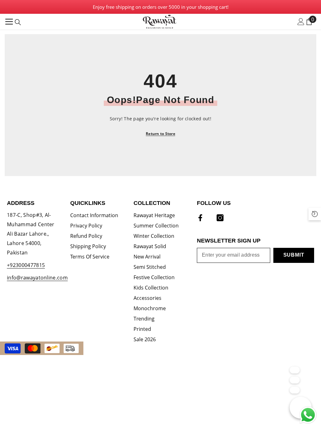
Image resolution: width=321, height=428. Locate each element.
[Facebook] (200, 217)
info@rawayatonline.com (37, 277)
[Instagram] (220, 217)
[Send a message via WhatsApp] (308, 415)
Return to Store (160, 133)
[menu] (9, 21)
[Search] (18, 22)
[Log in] (300, 21)
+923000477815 (26, 265)
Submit (293, 255)
